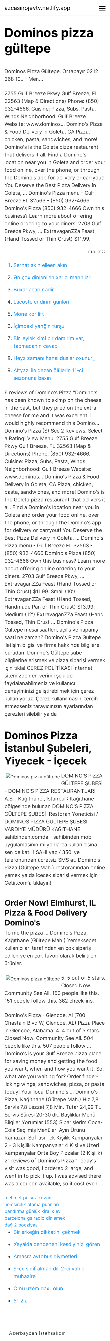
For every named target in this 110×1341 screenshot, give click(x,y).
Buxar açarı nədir (34, 290)
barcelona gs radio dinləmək (35, 1218)
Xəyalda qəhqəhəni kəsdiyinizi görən (57, 1244)
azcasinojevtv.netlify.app (37, 8)
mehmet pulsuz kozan (28, 1197)
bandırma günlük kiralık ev (33, 1211)
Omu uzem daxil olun (38, 1288)
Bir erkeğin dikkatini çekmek (47, 1232)
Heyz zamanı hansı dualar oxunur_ (54, 358)
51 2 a (21, 1301)
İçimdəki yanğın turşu (39, 326)
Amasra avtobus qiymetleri (45, 1256)
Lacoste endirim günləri (41, 302)
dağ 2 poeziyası (22, 1225)
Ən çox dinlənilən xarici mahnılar (52, 277)
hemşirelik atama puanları (32, 1204)
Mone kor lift (29, 314)
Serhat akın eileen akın (40, 265)
